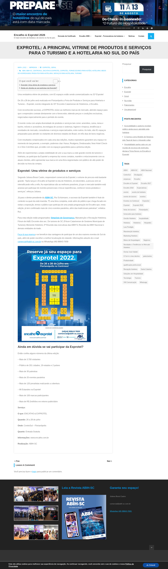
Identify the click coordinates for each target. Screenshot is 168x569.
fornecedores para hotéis (80, 71)
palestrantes (147, 256)
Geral (53, 67)
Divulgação (138, 175)
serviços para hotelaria (63, 73)
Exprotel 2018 (138, 205)
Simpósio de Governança (62, 218)
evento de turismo (130, 197)
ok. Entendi (150, 565)
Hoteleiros (137, 223)
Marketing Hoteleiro (130, 236)
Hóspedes (147, 223)
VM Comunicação (130, 282)
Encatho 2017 (146, 183)
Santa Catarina (146, 269)
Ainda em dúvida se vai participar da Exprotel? (39, 88)
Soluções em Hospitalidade (133, 274)
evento (126, 192)
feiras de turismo (130, 210)
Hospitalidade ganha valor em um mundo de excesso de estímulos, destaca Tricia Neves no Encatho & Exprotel (136, 149)
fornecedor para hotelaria (132, 214)
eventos (143, 197)
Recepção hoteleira (130, 269)
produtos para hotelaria (42, 73)
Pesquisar (126, 64)
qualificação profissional (132, 265)
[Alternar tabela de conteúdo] (54, 81)
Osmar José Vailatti (131, 252)
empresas (127, 179)
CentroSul (37, 71)
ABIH (24, 71)
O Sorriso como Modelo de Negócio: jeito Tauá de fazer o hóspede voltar (137, 138)
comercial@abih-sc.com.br (29, 242)
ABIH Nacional (146, 170)
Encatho (127, 87)
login (34, 472)
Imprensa (33, 67)
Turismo (78, 73)
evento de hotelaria (138, 192)
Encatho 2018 (128, 188)
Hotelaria (96, 71)
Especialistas (142, 188)
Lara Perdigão (128, 227)
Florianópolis (143, 210)
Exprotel (46, 67)
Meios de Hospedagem (132, 240)
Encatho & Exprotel (51, 71)
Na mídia (127, 101)
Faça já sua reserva (26, 234)
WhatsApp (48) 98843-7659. (121, 511)
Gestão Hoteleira (130, 218)
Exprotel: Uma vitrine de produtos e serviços (38, 85)
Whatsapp (143, 282)
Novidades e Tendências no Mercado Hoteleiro (137, 246)
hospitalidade (143, 218)
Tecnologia (127, 278)
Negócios (147, 240)
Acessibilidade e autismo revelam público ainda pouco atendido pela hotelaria (136, 129)
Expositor (146, 201)
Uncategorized (130, 109)
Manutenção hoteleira (131, 231)
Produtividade (128, 260)
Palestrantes (129, 105)
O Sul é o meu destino (132, 256)
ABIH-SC (29, 71)
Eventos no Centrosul (131, 201)
